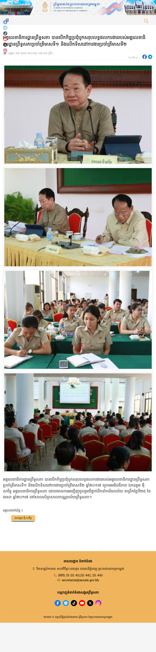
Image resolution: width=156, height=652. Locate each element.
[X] (90, 603)
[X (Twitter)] (5, 45)
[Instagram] (5, 51)
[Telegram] (5, 28)
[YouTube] (5, 39)
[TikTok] (5, 33)
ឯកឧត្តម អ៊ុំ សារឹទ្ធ (23, 518)
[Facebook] (5, 22)
